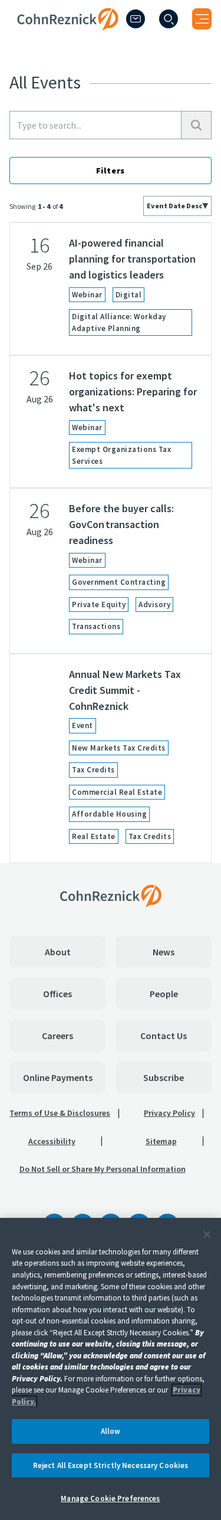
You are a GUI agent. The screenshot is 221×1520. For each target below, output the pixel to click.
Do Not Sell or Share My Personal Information (102, 1169)
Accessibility (51, 1141)
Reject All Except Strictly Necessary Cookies (111, 1465)
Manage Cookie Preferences (110, 1498)
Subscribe (163, 1077)
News (163, 952)
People (164, 994)
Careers (57, 1035)
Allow (111, 1431)
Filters (111, 170)
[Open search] (168, 18)
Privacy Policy (169, 1113)
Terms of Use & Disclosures (59, 1113)
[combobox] (177, 206)
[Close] (207, 1234)
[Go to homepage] (110, 896)
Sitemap (161, 1141)
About (58, 952)
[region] (110, 1369)
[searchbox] (95, 125)
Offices (57, 994)
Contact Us (163, 1035)
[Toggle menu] (202, 19)
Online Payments (58, 1077)
